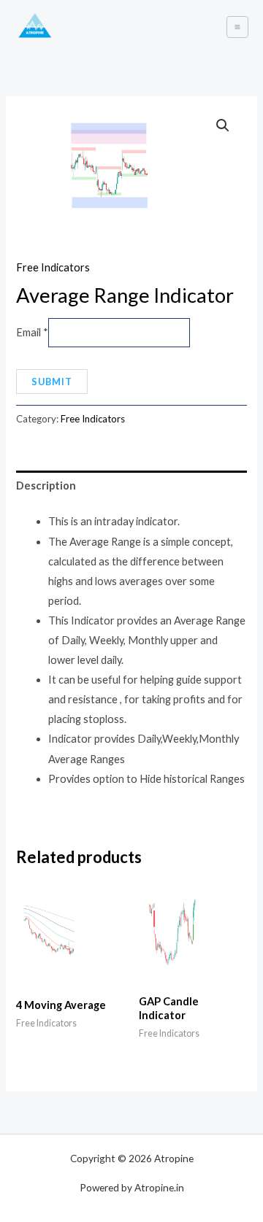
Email (32, 332)
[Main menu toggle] (237, 27)
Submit (51, 381)
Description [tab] (46, 485)
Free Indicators (53, 267)
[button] (223, 125)
